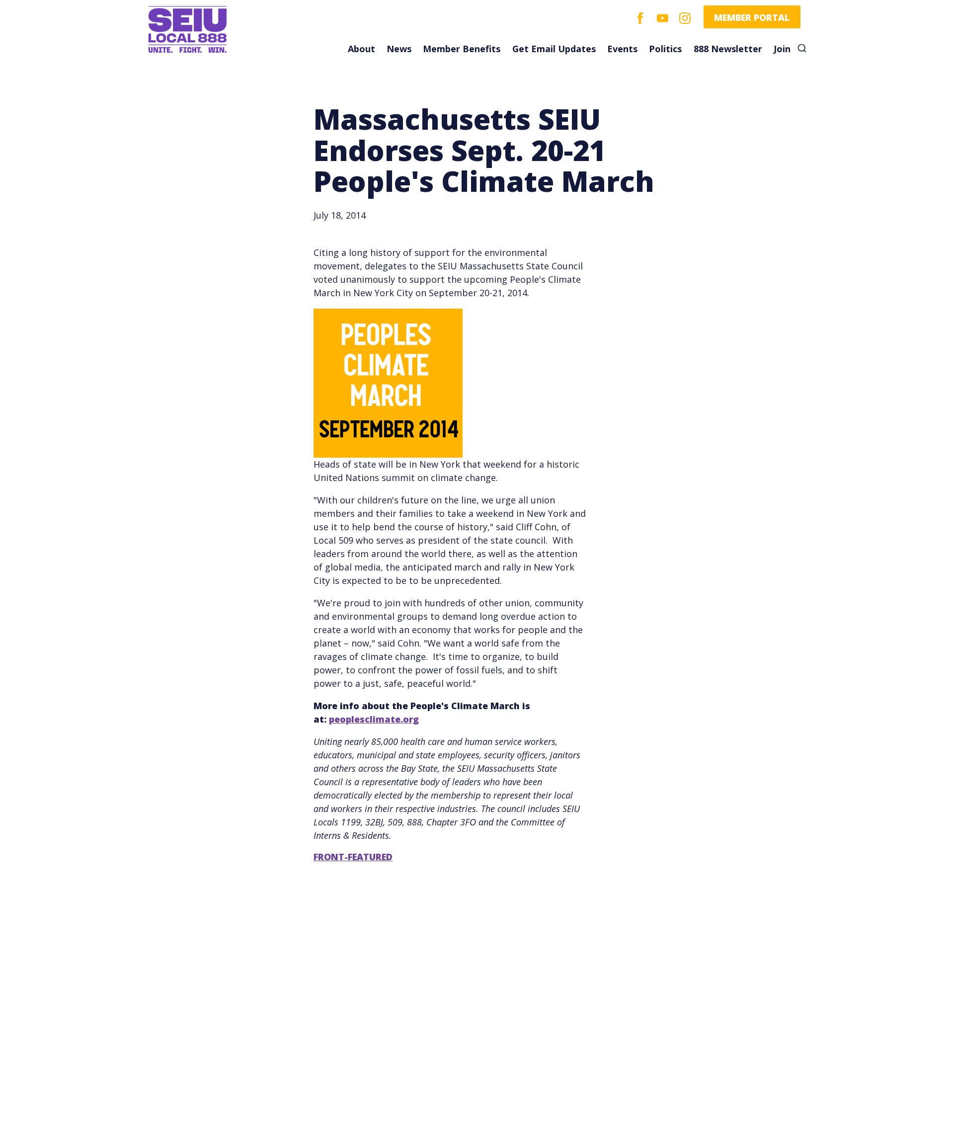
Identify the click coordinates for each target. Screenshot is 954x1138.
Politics (665, 49)
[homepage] (217, 30)
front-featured (353, 857)
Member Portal (752, 17)
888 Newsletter (728, 49)
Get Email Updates (554, 49)
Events (622, 49)
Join (782, 49)
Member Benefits (461, 49)
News (399, 49)
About (361, 49)
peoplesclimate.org (374, 719)
